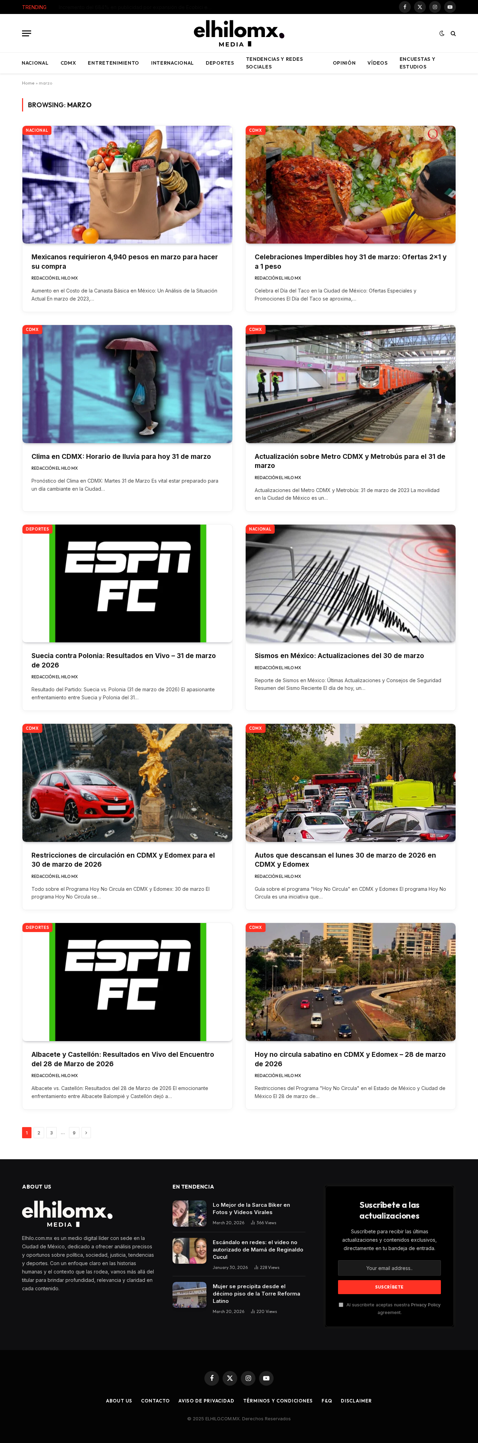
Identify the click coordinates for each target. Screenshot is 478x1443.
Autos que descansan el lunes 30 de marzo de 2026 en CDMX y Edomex (345, 860)
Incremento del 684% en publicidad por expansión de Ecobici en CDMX (137, 7)
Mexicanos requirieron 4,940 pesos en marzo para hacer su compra (124, 261)
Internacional (172, 63)
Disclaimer (356, 1401)
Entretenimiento (113, 63)
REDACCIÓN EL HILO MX (54, 278)
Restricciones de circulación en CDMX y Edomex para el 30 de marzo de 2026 (123, 860)
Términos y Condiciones (278, 1401)
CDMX (68, 63)
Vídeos (377, 63)
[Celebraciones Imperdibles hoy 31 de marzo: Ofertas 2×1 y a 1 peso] (351, 185)
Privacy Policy (426, 1304)
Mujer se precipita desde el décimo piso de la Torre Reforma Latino (256, 1293)
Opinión (344, 63)
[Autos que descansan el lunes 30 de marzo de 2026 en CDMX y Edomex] (351, 783)
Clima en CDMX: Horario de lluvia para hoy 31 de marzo (121, 457)
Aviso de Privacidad (206, 1401)
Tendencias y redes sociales (274, 63)
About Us (119, 1401)
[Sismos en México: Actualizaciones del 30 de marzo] (351, 584)
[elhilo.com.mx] (239, 33)
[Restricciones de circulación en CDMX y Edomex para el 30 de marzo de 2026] (127, 783)
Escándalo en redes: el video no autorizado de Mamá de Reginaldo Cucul (258, 1249)
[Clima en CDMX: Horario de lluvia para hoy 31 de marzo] (127, 384)
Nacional (35, 63)
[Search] (452, 33)
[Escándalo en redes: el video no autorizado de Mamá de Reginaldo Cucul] (189, 1251)
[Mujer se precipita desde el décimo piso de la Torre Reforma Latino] (189, 1295)
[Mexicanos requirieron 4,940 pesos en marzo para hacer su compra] (127, 185)
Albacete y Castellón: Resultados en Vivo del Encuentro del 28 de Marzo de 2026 (122, 1059)
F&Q (327, 1401)
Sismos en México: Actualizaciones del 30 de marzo (339, 656)
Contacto (155, 1401)
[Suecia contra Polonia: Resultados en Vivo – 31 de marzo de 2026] (127, 584)
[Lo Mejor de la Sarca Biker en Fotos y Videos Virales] (189, 1213)
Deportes (220, 63)
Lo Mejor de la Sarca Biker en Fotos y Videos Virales (251, 1208)
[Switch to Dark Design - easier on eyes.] (442, 33)
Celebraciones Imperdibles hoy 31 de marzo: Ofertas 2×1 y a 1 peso (351, 261)
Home (28, 83)
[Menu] (26, 33)
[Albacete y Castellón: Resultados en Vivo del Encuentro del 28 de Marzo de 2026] (127, 982)
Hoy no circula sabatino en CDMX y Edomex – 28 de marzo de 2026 (350, 1059)
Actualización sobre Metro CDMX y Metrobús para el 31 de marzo (350, 461)
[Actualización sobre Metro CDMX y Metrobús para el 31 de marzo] (351, 384)
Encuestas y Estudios (418, 63)
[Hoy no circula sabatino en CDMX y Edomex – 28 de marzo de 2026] (351, 982)
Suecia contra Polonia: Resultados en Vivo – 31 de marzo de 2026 (123, 660)
